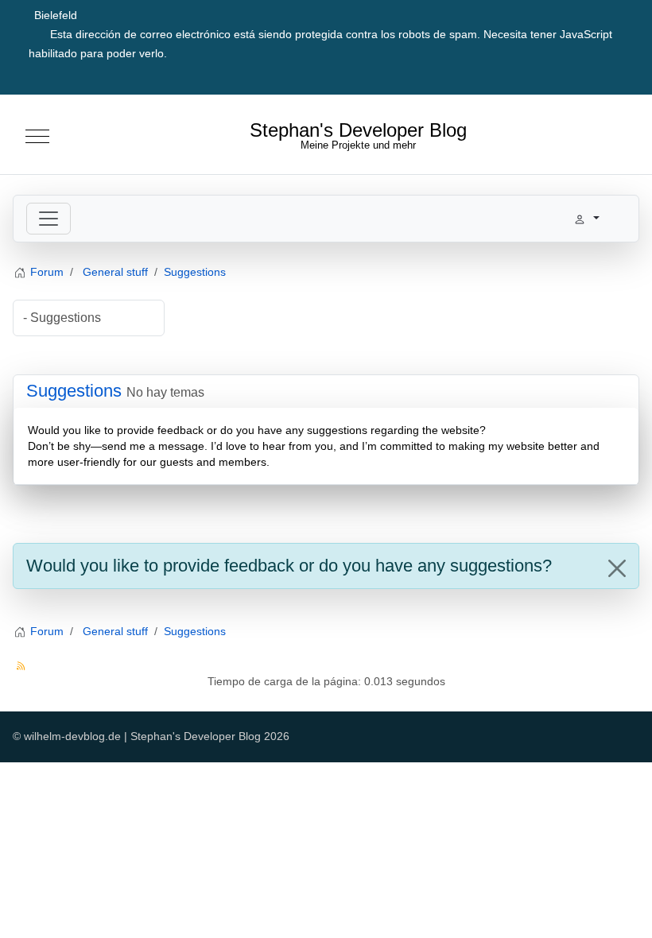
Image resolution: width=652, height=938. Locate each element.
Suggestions (74, 391)
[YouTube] (552, 75)
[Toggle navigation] (48, 218)
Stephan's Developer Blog (358, 131)
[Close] (617, 568)
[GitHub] (587, 75)
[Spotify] (622, 75)
